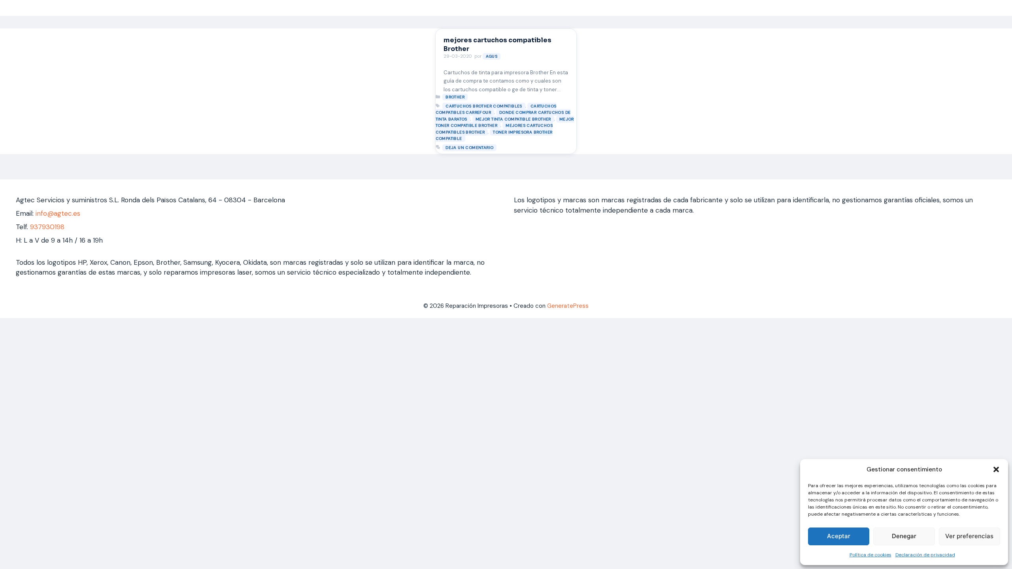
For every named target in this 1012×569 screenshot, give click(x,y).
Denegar (904, 536)
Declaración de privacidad (925, 555)
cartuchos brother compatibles (484, 106)
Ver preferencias (969, 536)
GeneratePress (568, 306)
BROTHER (455, 97)
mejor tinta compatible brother (513, 119)
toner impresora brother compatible (494, 135)
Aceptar (838, 536)
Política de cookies (870, 555)
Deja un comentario (469, 147)
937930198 (47, 226)
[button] (996, 469)
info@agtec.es (58, 213)
